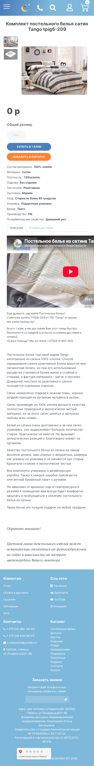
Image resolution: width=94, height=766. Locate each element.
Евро (16, 134)
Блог (6, 613)
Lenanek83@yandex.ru (22, 642)
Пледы (54, 645)
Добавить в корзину (29, 156)
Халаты (55, 670)
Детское (56, 633)
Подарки (56, 661)
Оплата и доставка (15, 592)
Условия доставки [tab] (41, 227)
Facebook (60, 585)
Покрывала (57, 653)
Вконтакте (61, 592)
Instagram (60, 606)
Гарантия (9, 599)
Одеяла (55, 637)
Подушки (56, 641)
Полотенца (57, 657)
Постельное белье (62, 629)
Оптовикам (10, 606)
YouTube (59, 599)
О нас (7, 585)
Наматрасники (60, 649)
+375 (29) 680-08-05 (20, 629)
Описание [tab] (16, 227)
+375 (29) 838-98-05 (20, 635)
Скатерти (56, 666)
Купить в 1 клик (29, 146)
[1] (65, 699)
